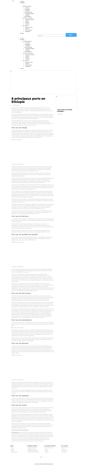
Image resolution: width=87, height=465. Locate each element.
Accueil (21, 1)
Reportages (27, 31)
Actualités (22, 2)
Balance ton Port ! (29, 27)
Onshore (27, 22)
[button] (26, 34)
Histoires (27, 28)
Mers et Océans (28, 30)
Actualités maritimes (27, 6)
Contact (22, 33)
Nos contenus (25, 25)
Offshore (27, 21)
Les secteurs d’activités (28, 53)
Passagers (27, 23)
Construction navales (29, 19)
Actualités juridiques (29, 13)
